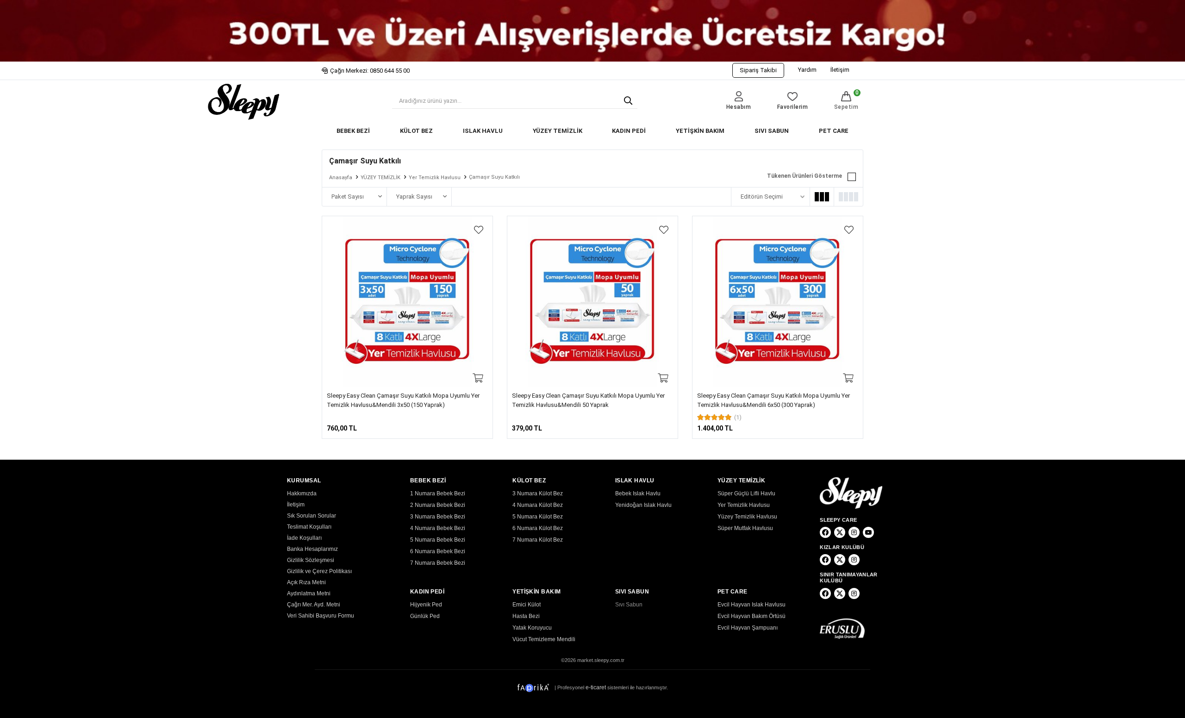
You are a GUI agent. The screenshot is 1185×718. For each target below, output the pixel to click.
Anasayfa (340, 178)
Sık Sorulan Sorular (311, 515)
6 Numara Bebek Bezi (437, 551)
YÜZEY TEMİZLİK (557, 130)
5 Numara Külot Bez (537, 516)
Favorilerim (792, 107)
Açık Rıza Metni (306, 582)
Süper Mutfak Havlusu (745, 528)
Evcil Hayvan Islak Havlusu (751, 604)
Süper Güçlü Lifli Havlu (746, 493)
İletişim (839, 69)
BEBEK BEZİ (353, 130)
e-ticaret (596, 687)
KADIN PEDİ (629, 130)
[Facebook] (825, 532)
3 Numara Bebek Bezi (437, 516)
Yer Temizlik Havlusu (435, 178)
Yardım (807, 69)
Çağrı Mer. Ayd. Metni (313, 604)
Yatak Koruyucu (532, 627)
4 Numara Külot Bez (537, 505)
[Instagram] (854, 532)
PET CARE (833, 130)
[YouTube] (868, 532)
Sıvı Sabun (628, 604)
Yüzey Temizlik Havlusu (747, 516)
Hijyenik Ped (426, 604)
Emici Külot (526, 604)
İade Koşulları (304, 538)
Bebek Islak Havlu (638, 493)
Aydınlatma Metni (309, 593)
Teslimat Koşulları (309, 527)
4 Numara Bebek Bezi (437, 528)
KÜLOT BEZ (416, 130)
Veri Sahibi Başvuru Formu (320, 615)
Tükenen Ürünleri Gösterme (804, 176)
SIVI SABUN (772, 130)
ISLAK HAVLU (483, 130)
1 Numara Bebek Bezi (437, 493)
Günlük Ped (425, 616)
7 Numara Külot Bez (537, 540)
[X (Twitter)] (839, 532)
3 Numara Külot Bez (537, 493)
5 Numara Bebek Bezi (437, 540)
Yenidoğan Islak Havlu (643, 505)
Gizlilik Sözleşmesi (310, 560)
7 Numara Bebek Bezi (437, 563)
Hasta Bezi (526, 616)
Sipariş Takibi (758, 70)
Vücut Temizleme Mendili (543, 639)
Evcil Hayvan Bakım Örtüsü (751, 616)
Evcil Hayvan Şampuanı (747, 627)
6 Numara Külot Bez (537, 528)
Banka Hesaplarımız (312, 549)
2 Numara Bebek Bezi (437, 505)
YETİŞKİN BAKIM (700, 130)
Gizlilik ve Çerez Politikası (319, 571)
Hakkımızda (302, 493)
